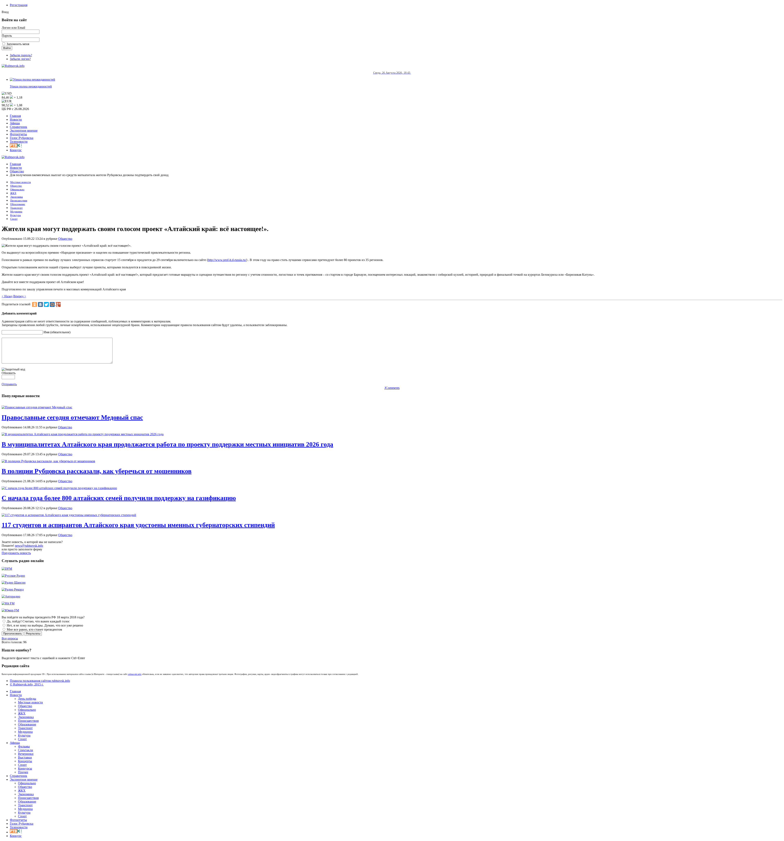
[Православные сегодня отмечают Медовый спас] (37, 407)
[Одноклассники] (34, 304)
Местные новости (20, 182)
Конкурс (16, 150)
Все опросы (10, 638)
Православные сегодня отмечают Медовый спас (72, 417)
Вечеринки (25, 753)
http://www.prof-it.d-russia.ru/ (227, 260)
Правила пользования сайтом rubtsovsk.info (40, 680)
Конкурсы (25, 768)
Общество (17, 171)
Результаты (33, 633)
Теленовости (19, 141)
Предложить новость (16, 553)
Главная (15, 116)
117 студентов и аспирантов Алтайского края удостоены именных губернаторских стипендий (138, 525)
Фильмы (24, 746)
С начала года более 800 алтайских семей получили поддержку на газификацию (119, 498)
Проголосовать (12, 633)
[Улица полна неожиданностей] (32, 79)
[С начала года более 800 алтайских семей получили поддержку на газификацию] (59, 488)
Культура (15, 215)
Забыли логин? (20, 59)
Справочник (18, 127)
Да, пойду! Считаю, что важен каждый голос (38, 621)
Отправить (9, 384)
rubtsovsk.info (134, 674)
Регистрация (18, 5)
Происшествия (18, 200)
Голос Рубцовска (21, 138)
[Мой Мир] (52, 304)
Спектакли (25, 750)
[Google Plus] (58, 304)
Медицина (16, 211)
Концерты (25, 761)
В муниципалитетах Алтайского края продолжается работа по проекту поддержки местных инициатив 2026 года (167, 444)
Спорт (14, 219)
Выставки (25, 757)
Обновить (9, 373)
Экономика (16, 197)
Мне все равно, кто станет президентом (34, 629)
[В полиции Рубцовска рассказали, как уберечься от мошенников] (48, 461)
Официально (17, 189)
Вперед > (19, 296)
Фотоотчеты (18, 134)
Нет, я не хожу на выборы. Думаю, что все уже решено (44, 625)
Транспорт (16, 208)
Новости (16, 119)
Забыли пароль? (21, 55)
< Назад (7, 296)
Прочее (23, 772)
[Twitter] (46, 304)
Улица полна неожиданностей (31, 86)
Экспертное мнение (24, 130)
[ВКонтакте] (40, 304)
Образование (17, 204)
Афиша (15, 123)
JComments (392, 388)
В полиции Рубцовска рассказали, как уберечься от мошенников (97, 471)
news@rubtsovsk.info (29, 545)
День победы (27, 698)
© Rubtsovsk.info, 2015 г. (26, 684)
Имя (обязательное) (56, 332)
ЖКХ (13, 193)
